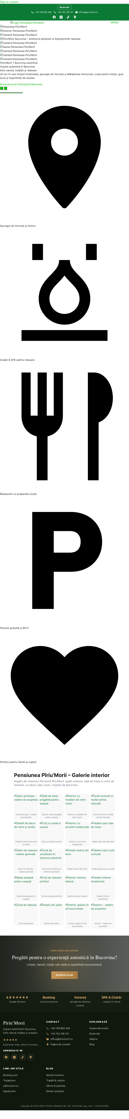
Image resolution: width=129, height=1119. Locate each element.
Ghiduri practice (55, 1091)
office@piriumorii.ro (88, 12)
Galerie (93, 1038)
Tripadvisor (9, 1080)
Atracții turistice (55, 1075)
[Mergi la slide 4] (9, 92)
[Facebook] (54, 17)
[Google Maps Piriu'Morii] (31, 1057)
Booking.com (10, 1075)
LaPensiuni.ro (10, 1085)
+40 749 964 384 (43, 12)
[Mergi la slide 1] (1, 92)
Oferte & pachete (55, 1085)
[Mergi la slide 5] (11, 92)
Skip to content (9, 1)
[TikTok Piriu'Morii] (22, 1057)
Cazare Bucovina (98, 1028)
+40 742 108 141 (65, 12)
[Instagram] (61, 17)
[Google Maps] (75, 17)
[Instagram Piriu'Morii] (14, 1057)
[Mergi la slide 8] (19, 92)
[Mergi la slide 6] (14, 92)
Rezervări (64, 7)
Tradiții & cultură (55, 1080)
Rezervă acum (8, 84)
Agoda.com (9, 1091)
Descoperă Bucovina (30, 84)
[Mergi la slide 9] (21, 92)
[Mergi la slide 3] (6, 92)
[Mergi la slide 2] (4, 92)
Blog (91, 1044)
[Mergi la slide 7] (16, 92)
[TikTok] (68, 17)
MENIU (115, 22)
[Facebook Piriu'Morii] (6, 1057)
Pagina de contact (60, 1044)
